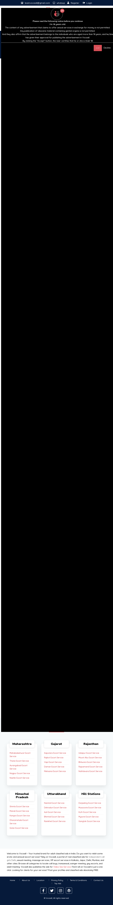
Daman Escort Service (54, 766)
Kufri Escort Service (87, 812)
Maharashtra (22, 744)
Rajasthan (91, 744)
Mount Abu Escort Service (90, 757)
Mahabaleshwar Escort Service (20, 755)
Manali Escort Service (19, 811)
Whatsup (61, 3)
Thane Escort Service (19, 761)
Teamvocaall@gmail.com (37, 3)
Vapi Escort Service (53, 762)
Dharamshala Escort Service (19, 822)
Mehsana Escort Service (55, 771)
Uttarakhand (56, 794)
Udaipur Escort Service (89, 753)
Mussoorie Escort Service (90, 807)
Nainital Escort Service (54, 803)
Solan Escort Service (19, 828)
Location (40, 880)
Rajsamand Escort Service (90, 766)
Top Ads (57, 883)
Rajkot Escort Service (53, 757)
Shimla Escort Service (19, 806)
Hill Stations (90, 794)
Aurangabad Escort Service (18, 767)
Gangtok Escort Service (89, 821)
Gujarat (56, 744)
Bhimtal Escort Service (54, 816)
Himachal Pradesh (22, 795)
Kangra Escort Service (20, 815)
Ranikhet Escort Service (54, 821)
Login (89, 3)
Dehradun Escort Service (55, 807)
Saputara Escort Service (55, 753)
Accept (98, 48)
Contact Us (98, 880)
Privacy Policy (57, 880)
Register (75, 3)
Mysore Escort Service (89, 816)
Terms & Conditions (78, 880)
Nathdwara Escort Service (90, 771)
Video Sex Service (62, 866)
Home (12, 880)
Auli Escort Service (52, 812)
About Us (26, 880)
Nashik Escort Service (19, 778)
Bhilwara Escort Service (89, 762)
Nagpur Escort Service (20, 773)
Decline (107, 47)
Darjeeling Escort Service (90, 803)
